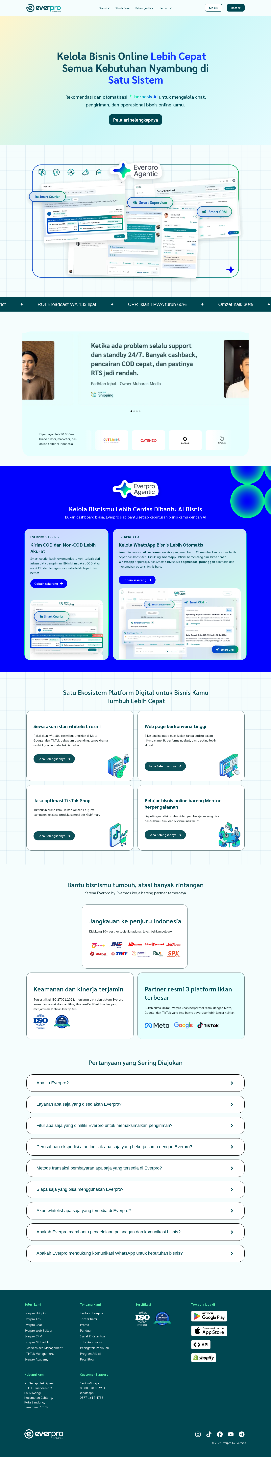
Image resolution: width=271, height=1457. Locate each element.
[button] (131, 411)
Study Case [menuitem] (122, 8)
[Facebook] (220, 1434)
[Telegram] (242, 1434)
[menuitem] (104, 8)
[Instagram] (198, 1434)
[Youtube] (231, 1434)
